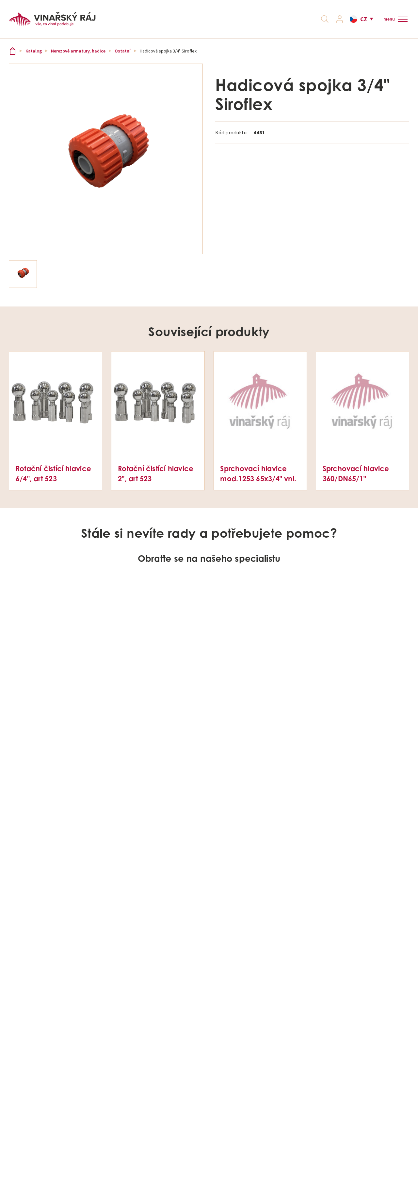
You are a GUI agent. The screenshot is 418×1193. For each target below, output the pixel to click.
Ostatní (123, 51)
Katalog (33, 51)
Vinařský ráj (13, 51)
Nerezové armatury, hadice (78, 51)
